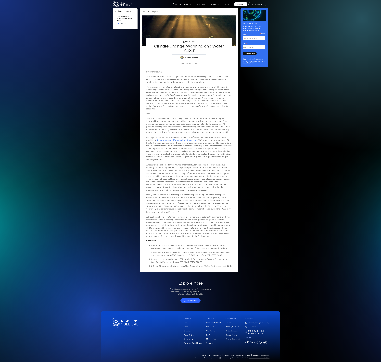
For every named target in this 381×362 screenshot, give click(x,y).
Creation (187, 331)
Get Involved (231, 319)
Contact (249, 319)
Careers (209, 343)
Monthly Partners (232, 327)
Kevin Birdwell (192, 57)
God (185, 323)
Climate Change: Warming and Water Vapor (124, 18)
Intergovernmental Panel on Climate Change (176, 140)
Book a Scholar (232, 335)
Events (228, 323)
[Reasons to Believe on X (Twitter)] (256, 342)
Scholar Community (233, 339)
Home (144, 12)
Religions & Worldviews (193, 343)
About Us (210, 319)
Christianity (188, 339)
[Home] (125, 322)
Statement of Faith (213, 323)
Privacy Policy (246, 63)
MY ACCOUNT (257, 4)
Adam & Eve (189, 335)
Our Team (210, 327)
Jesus (186, 327)
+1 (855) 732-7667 (255, 327)
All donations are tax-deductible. (259, 358)
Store (226, 4)
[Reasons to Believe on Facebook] (247, 342)
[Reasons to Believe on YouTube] (251, 342)
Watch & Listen (192, 300)
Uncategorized (153, 12)
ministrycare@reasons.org (258, 323)
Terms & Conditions (243, 355)
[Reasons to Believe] (122, 4)
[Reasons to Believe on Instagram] (260, 342)
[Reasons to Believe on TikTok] (265, 342)
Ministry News (211, 339)
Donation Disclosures (260, 355)
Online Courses (232, 331)
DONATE (240, 4)
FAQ (208, 335)
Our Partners (211, 331)
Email (245, 43)
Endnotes (123, 23)
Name (245, 34)
